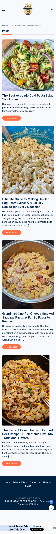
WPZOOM (34, 504)
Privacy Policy (20, 482)
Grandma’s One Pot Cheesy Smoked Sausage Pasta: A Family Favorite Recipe (28, 317)
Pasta (33, 25)
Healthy (26, 25)
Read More (11, 118)
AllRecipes (17, 25)
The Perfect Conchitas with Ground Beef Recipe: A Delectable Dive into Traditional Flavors (27, 434)
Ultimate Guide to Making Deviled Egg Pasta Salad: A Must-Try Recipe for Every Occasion (25, 203)
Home (5, 25)
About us (47, 482)
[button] (3, 9)
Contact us (34, 482)
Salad (38, 25)
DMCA (28, 486)
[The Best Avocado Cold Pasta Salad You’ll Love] (28, 41)
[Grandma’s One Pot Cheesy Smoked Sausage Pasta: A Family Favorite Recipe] (28, 242)
